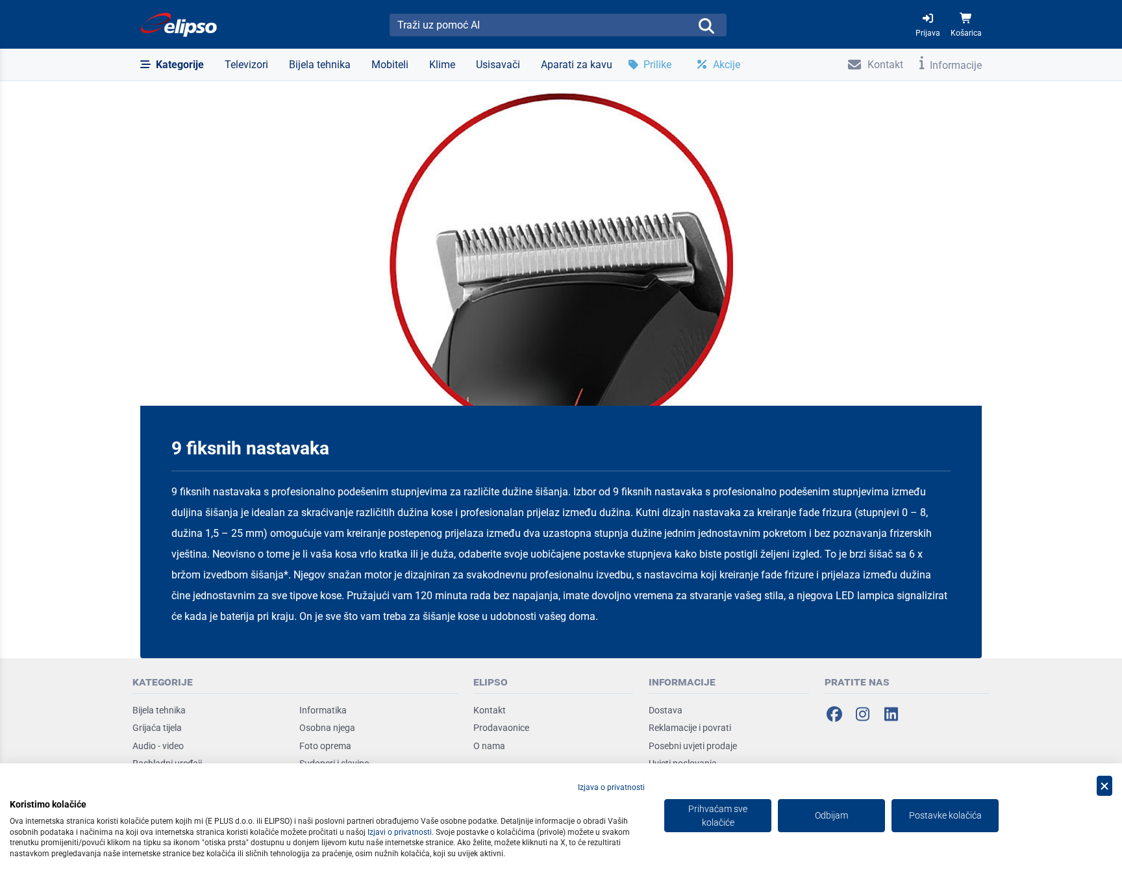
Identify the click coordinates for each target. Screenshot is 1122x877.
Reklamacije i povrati (690, 728)
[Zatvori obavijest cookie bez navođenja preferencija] (1104, 786)
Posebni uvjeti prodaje (693, 746)
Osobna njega (327, 728)
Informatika (323, 710)
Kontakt (489, 710)
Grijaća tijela (157, 728)
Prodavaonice (501, 728)
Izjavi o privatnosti (400, 832)
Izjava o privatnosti (611, 787)
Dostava (665, 710)
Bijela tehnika (159, 710)
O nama (489, 746)
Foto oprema (325, 746)
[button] (172, 65)
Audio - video (158, 746)
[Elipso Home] (179, 24)
